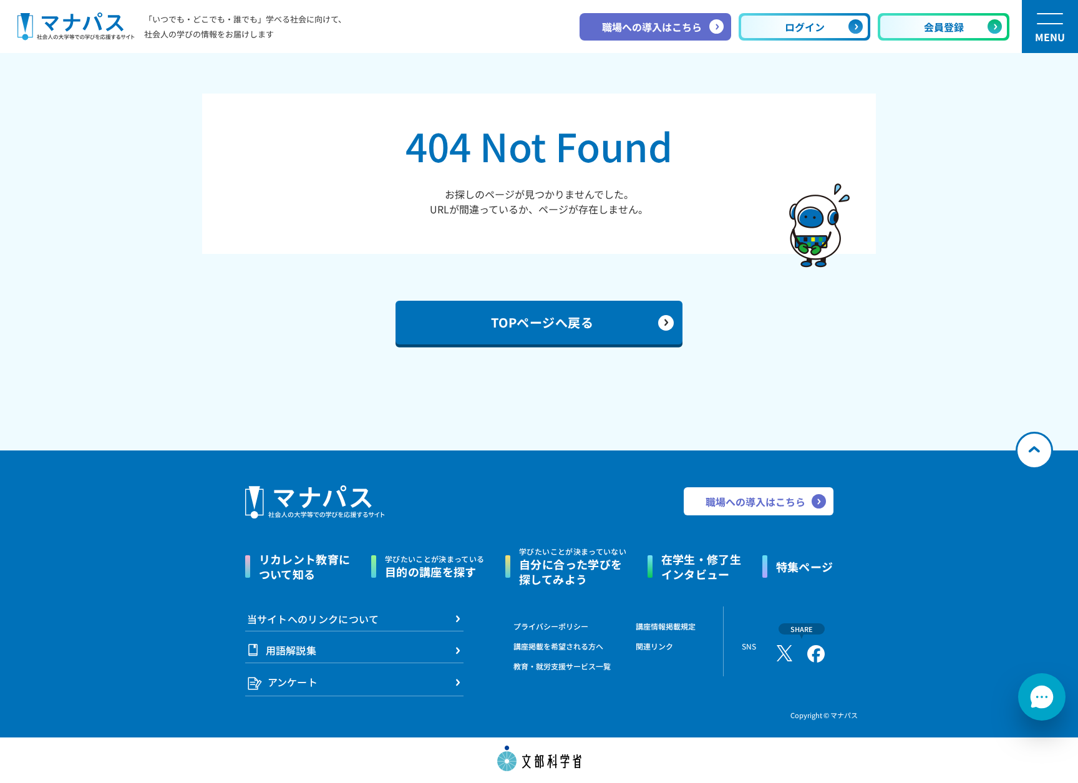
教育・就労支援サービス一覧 (562, 666)
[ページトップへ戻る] (1034, 450)
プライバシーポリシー (550, 626)
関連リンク (654, 646)
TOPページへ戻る (542, 322)
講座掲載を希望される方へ (558, 646)
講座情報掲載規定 (666, 626)
